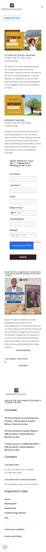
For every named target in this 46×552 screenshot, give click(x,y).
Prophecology (11, 61)
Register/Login (12, 17)
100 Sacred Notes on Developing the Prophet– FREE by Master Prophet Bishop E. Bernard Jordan (21, 421)
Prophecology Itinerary (15, 513)
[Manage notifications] (5, 547)
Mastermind (10, 508)
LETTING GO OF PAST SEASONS (20, 55)
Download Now (23, 350)
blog (28, 58)
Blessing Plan (11, 503)
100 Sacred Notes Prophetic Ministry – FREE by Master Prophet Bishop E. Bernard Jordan (22, 434)
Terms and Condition (14, 529)
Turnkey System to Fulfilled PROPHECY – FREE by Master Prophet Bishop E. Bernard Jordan (23, 447)
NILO (9, 58)
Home (7, 499)
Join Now (23, 365)
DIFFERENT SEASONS (14, 120)
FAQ (6, 518)
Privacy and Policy (13, 536)
